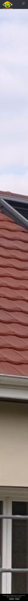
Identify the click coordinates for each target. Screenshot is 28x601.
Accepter (12, 599)
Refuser (17, 599)
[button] (1, 298)
